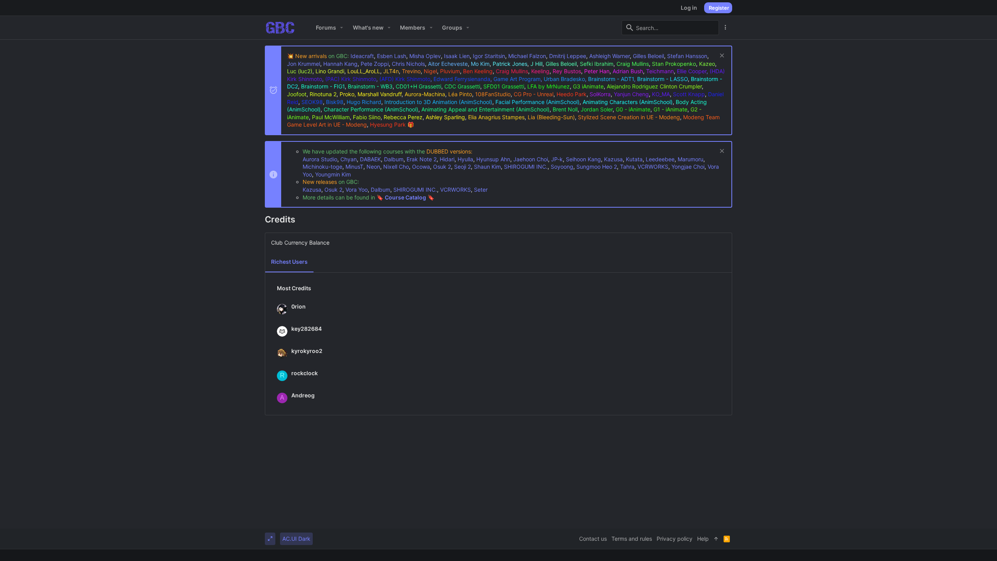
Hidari (447, 159)
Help (703, 538)
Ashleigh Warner (609, 56)
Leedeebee (660, 159)
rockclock (304, 373)
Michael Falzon (527, 56)
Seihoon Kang (583, 159)
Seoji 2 (462, 166)
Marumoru (690, 159)
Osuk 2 (442, 166)
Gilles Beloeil (648, 56)
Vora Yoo (356, 189)
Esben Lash (391, 56)
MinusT (354, 166)
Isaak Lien (457, 56)
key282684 (306, 328)
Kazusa (613, 159)
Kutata (634, 159)
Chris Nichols (408, 63)
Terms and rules (631, 538)
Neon (373, 166)
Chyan (348, 159)
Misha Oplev (425, 56)
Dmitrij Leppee (567, 56)
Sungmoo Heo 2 (596, 166)
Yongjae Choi (688, 166)
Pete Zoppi (375, 63)
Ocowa (421, 166)
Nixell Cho (396, 166)
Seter (481, 189)
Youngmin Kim (333, 174)
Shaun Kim (487, 166)
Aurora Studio (320, 159)
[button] (342, 28)
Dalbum (393, 159)
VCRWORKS (653, 166)
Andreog (303, 395)
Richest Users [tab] (289, 261)
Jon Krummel (303, 63)
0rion (298, 306)
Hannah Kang (340, 63)
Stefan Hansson (687, 56)
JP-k (557, 159)
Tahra (627, 166)
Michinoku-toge (322, 166)
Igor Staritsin (489, 56)
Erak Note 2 (422, 159)
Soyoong (562, 166)
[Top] (716, 539)
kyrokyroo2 (306, 351)
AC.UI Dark (296, 538)
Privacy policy (674, 538)
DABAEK (370, 159)
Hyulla (465, 159)
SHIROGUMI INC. (526, 166)
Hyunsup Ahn (493, 159)
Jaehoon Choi (530, 159)
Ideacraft (362, 56)
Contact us (593, 538)
